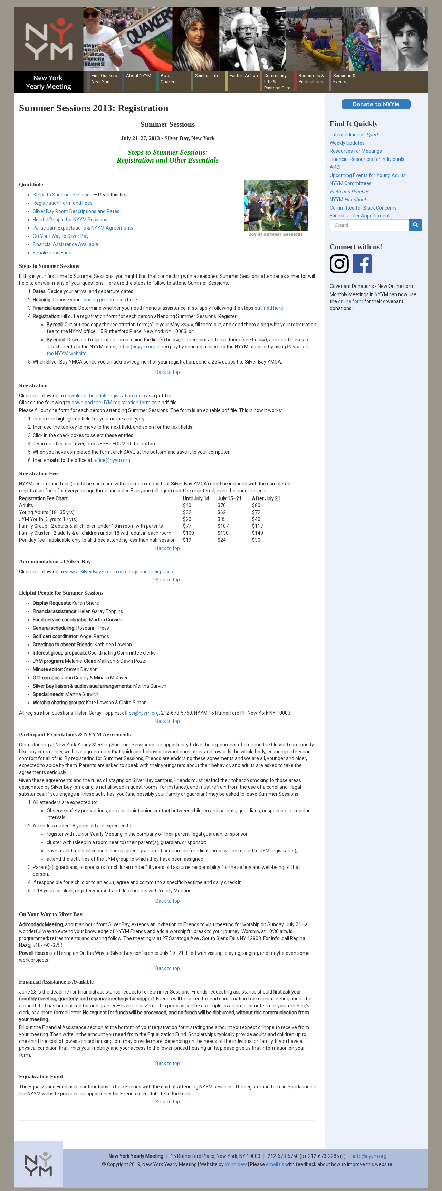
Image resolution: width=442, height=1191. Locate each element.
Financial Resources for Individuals (367, 159)
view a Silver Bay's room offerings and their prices (119, 571)
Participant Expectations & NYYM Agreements (83, 228)
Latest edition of (354, 134)
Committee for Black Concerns (363, 208)
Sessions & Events (344, 78)
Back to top (167, 372)
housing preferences (103, 299)
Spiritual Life (207, 75)
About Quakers (169, 78)
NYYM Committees (351, 183)
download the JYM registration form (111, 402)
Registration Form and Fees (63, 203)
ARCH (336, 167)
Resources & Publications (311, 78)
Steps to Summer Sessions (62, 194)
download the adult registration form (105, 395)
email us (275, 1164)
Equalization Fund (52, 252)
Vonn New (236, 1164)
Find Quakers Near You (104, 78)
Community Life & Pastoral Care (277, 81)
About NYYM (138, 75)
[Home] (223, 39)
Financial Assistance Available (65, 244)
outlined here (268, 308)
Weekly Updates (347, 143)
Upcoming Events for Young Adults (368, 175)
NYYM (348, 199)
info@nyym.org (369, 1156)
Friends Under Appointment (360, 216)
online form (350, 301)
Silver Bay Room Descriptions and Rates (76, 211)
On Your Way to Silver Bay (61, 236)
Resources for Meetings (356, 151)
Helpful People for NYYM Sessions (70, 219)
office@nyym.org (136, 346)
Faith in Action (244, 75)
